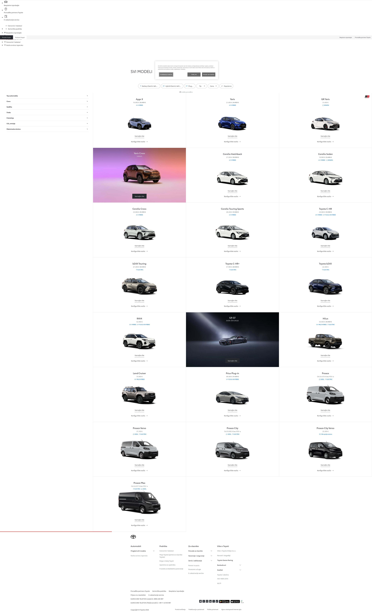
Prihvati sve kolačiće (208, 74)
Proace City (232, 427)
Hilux (325, 318)
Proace (325, 373)
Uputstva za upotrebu (167, 565)
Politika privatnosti (212, 609)
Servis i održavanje (195, 560)
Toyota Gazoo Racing (225, 560)
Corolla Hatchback (232, 153)
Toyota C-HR (325, 208)
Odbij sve (194, 74)
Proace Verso (139, 427)
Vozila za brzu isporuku (139, 555)
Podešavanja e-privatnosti (196, 609)
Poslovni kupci (20, 37)
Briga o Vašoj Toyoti (166, 561)
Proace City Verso (325, 427)
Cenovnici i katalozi (166, 551)
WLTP (219, 583)
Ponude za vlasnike (195, 551)
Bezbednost (221, 565)
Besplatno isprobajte (346, 37)
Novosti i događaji (223, 555)
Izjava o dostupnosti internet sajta (231, 609)
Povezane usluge (194, 569)
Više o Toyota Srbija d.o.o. (226, 551)
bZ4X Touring (139, 263)
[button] (149, 86)
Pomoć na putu (193, 565)
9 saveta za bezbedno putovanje (171, 568)
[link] (139, 136)
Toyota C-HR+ (232, 263)
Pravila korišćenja (180, 609)
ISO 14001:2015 (222, 578)
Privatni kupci (6, 37)
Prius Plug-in (232, 373)
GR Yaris (325, 98)
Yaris (232, 98)
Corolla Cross (139, 208)
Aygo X (139, 98)
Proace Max (139, 482)
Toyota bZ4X (325, 263)
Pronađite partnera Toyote (362, 37)
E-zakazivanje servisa (196, 573)
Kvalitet (220, 570)
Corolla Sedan (325, 153)
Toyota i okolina (223, 574)
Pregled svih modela (138, 551)
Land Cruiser (139, 373)
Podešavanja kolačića (166, 74)
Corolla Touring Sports (232, 208)
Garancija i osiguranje (196, 556)
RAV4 (139, 318)
